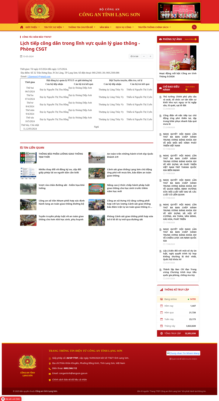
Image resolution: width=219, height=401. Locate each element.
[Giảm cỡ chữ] (144, 56)
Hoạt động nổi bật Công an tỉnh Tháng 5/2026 (178, 75)
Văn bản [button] (105, 27)
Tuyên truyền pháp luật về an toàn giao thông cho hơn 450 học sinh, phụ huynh (61, 218)
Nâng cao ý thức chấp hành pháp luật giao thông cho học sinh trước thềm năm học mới (128, 188)
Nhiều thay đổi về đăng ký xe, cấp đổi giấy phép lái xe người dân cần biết (60, 171)
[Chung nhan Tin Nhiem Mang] (183, 352)
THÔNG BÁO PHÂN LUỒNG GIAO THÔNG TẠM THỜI (61, 155)
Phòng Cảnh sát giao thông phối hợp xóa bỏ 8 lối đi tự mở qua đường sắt (130, 218)
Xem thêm (189, 39)
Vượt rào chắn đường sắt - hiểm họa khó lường (61, 186)
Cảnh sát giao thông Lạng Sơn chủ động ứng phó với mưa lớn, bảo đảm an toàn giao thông (129, 172)
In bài (135, 56)
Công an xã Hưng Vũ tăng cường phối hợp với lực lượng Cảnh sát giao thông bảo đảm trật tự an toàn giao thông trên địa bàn (130, 203)
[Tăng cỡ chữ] (150, 56)
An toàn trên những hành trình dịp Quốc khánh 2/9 (130, 155)
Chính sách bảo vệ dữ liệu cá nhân (69, 379)
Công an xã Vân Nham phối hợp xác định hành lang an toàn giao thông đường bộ (62, 202)
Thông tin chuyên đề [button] (80, 27)
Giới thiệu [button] (31, 27)
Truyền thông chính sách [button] (153, 27)
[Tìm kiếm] (193, 27)
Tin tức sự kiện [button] (53, 27)
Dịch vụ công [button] (124, 27)
